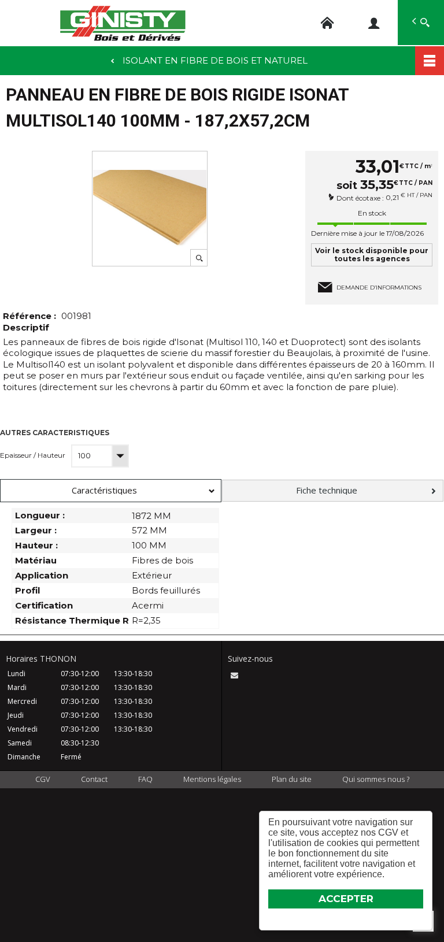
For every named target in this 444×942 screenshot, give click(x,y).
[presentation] (111, 491)
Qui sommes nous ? (375, 779)
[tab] (110, 490)
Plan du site (292, 779)
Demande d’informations (378, 287)
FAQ (145, 779)
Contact (94, 779)
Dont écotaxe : (361, 198)
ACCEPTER (346, 898)
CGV (42, 779)
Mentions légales (212, 779)
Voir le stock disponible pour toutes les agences (371, 254)
